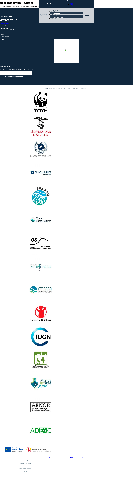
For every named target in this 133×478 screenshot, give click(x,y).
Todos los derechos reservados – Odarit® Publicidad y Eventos (66, 458)
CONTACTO (3, 32)
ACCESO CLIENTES (5, 37)
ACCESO (87, 15)
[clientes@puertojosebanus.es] (47, 3)
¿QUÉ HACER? (53, 11)
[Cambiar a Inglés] (69, 1)
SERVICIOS (53, 14)
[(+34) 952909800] (50, 3)
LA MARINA (53, 18)
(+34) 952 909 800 (5, 23)
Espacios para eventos (59, 15)
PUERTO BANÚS (54, 10)
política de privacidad (17, 76)
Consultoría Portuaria (59, 17)
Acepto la (14, 76)
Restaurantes (57, 13)
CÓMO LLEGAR (4, 34)
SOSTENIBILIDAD (54, 20)
